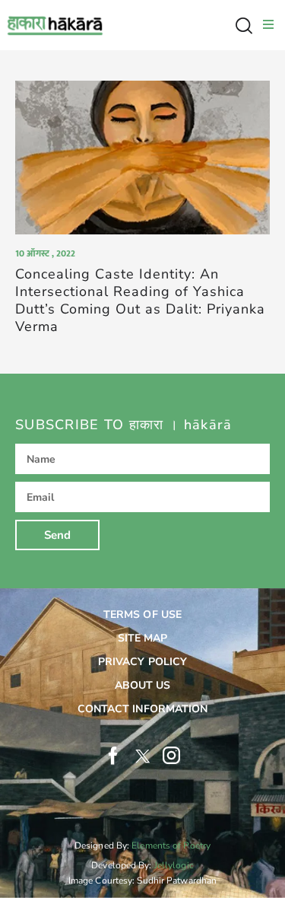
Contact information (143, 709)
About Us (143, 685)
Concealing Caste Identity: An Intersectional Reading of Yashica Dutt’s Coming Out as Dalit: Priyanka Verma (140, 301)
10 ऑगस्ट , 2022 (45, 253)
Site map (143, 638)
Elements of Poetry (171, 845)
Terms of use (142, 614)
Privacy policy (142, 661)
